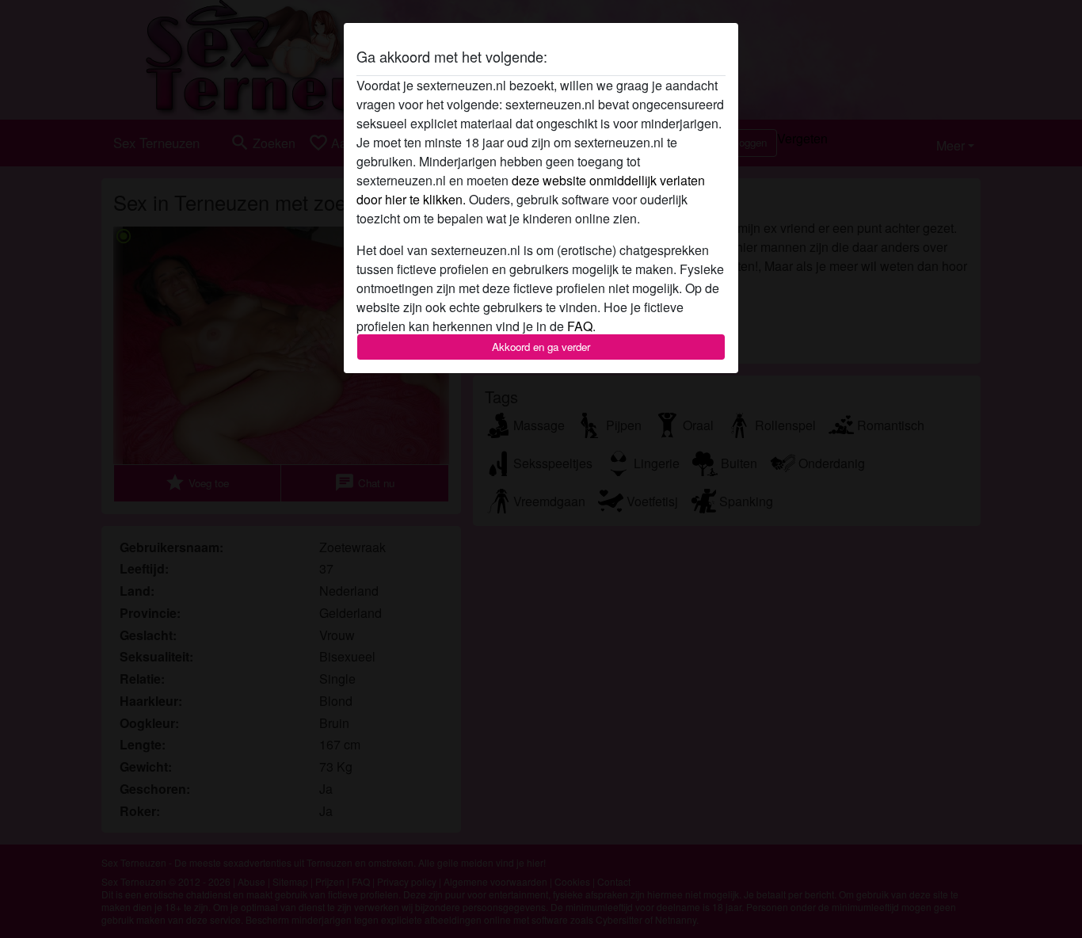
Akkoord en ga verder (541, 346)
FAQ (579, 326)
